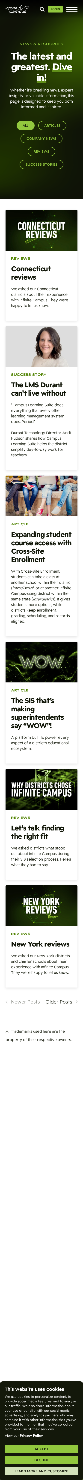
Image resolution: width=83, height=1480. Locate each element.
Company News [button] (41, 138)
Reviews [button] (41, 151)
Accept (41, 1449)
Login (55, 9)
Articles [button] (52, 125)
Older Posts (59, 1002)
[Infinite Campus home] (17, 9)
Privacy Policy (31, 1435)
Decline (41, 1460)
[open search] (42, 9)
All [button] (26, 125)
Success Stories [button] (41, 164)
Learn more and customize (41, 1471)
